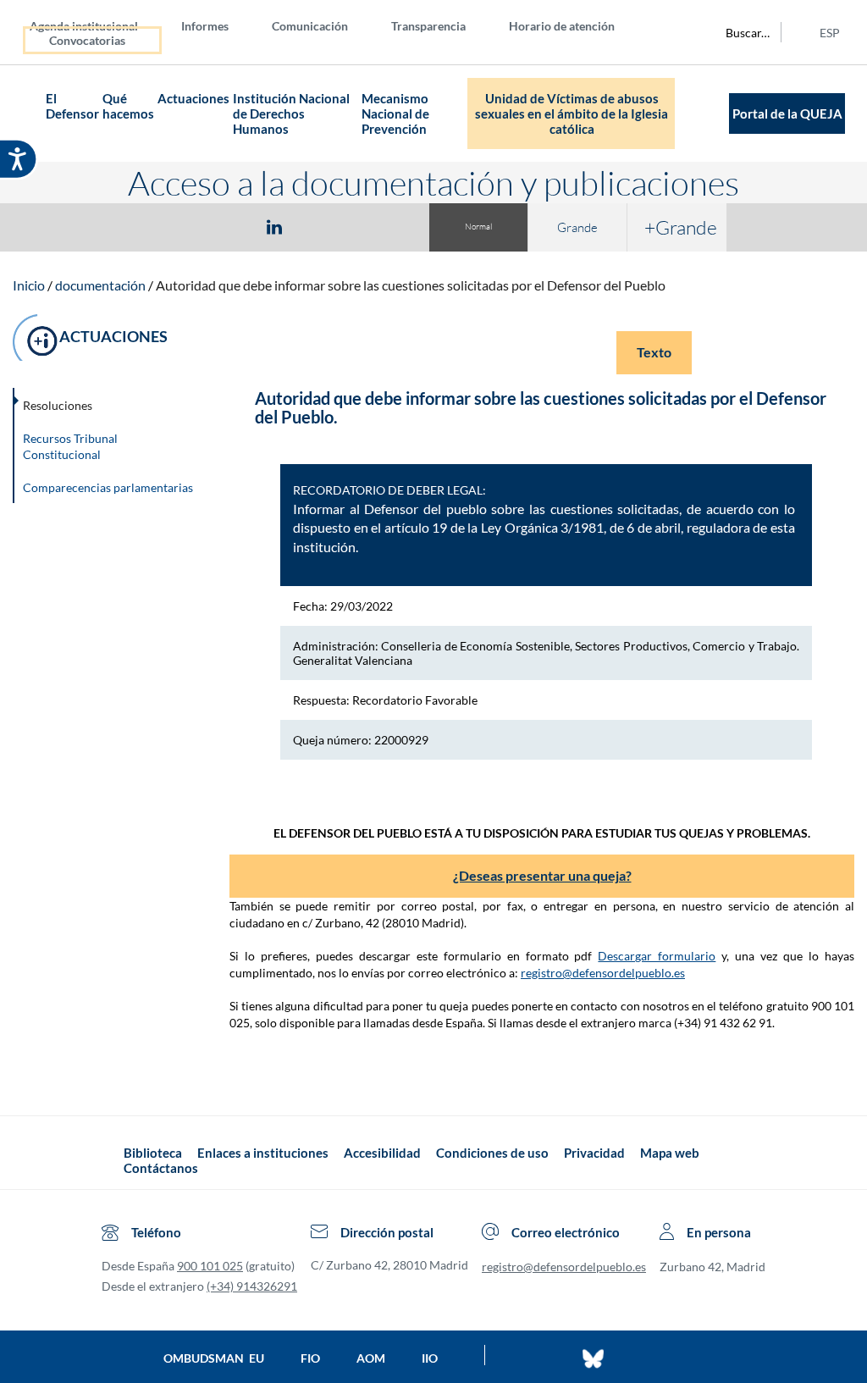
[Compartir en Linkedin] (274, 226)
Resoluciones (57, 405)
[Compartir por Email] (324, 226)
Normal (478, 226)
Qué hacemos (128, 106)
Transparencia (428, 26)
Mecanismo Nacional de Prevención (395, 113)
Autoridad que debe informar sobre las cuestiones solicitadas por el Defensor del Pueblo (410, 285)
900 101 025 (210, 1266)
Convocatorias (87, 40)
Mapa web (669, 1152)
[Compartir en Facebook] (176, 226)
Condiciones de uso (492, 1152)
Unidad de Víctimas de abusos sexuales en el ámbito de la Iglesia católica (571, 113)
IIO (430, 1358)
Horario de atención (562, 26)
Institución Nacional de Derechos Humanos (291, 113)
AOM (370, 1358)
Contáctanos (161, 1168)
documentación (100, 285)
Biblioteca (153, 1152)
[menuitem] (97, 25)
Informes (205, 26)
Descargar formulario (656, 956)
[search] (738, 32)
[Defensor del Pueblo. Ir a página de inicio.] (29, 114)
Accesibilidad (382, 1152)
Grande (577, 227)
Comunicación (310, 26)
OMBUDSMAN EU (213, 1358)
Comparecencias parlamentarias (108, 487)
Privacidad (594, 1152)
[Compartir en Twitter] (224, 226)
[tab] (176, 226)
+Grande (680, 227)
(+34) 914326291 (252, 1286)
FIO (310, 1358)
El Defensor (72, 106)
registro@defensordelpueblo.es (603, 972)
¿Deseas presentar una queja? (542, 875)
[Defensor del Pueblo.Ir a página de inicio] (108, 1160)
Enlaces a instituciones (263, 1152)
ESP (830, 32)
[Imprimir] (377, 226)
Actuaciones (193, 98)
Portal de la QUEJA (787, 113)
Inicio (29, 285)
